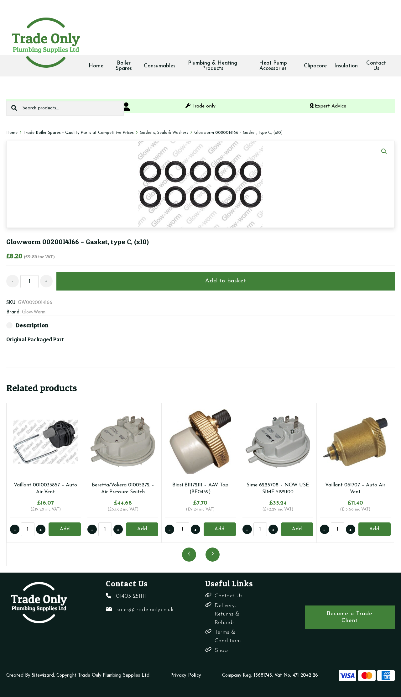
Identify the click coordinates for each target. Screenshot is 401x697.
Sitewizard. (43, 675)
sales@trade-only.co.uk (145, 610)
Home (96, 66)
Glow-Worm (33, 312)
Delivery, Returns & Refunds (227, 614)
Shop (221, 650)
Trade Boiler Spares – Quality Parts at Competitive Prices (78, 133)
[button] (384, 151)
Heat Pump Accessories (273, 65)
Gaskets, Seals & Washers (164, 133)
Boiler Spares (124, 65)
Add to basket (225, 281)
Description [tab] (32, 325)
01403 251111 (131, 596)
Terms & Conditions (228, 637)
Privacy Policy (185, 675)
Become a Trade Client (349, 617)
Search (14, 108)
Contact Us (376, 65)
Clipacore (315, 66)
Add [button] (65, 529)
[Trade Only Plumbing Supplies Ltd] (45, 42)
